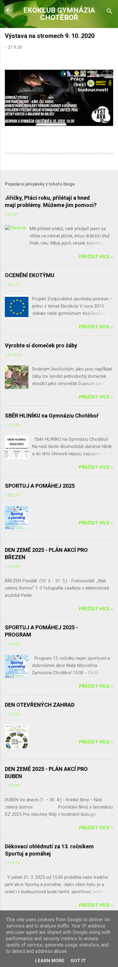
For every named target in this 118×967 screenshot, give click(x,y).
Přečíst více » (96, 256)
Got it (78, 960)
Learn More (49, 960)
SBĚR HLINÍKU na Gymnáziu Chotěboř (52, 415)
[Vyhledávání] (109, 12)
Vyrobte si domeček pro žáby (41, 345)
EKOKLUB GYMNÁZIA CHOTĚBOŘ (59, 14)
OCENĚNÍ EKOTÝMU (29, 275)
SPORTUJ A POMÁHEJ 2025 (40, 486)
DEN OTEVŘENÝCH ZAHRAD (39, 705)
